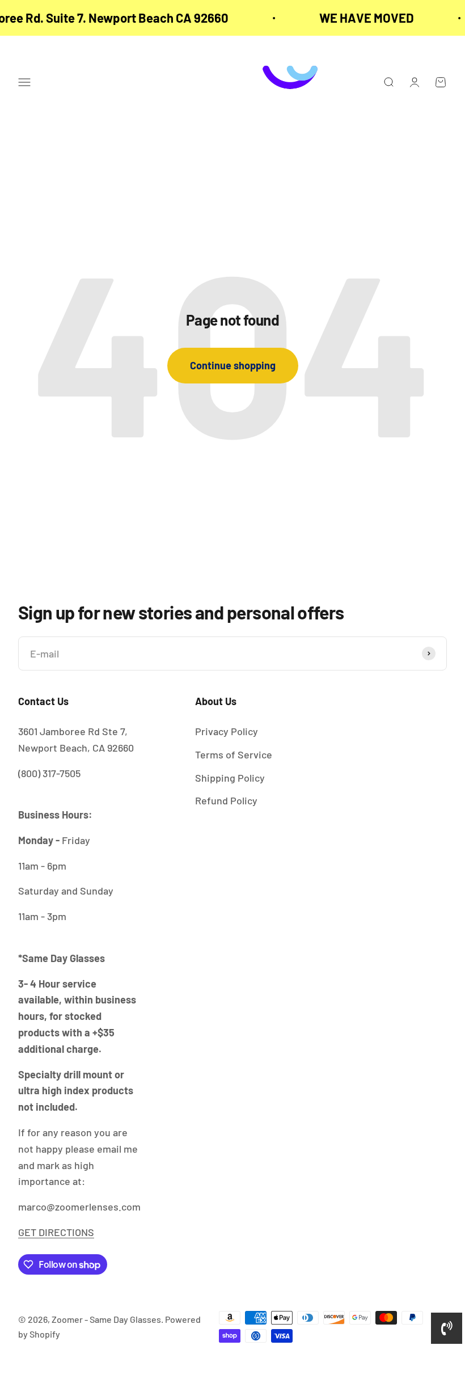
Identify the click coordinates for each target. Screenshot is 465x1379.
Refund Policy (226, 800)
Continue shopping (233, 365)
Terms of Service (233, 754)
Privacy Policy (226, 731)
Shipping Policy (230, 777)
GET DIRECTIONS (56, 1232)
